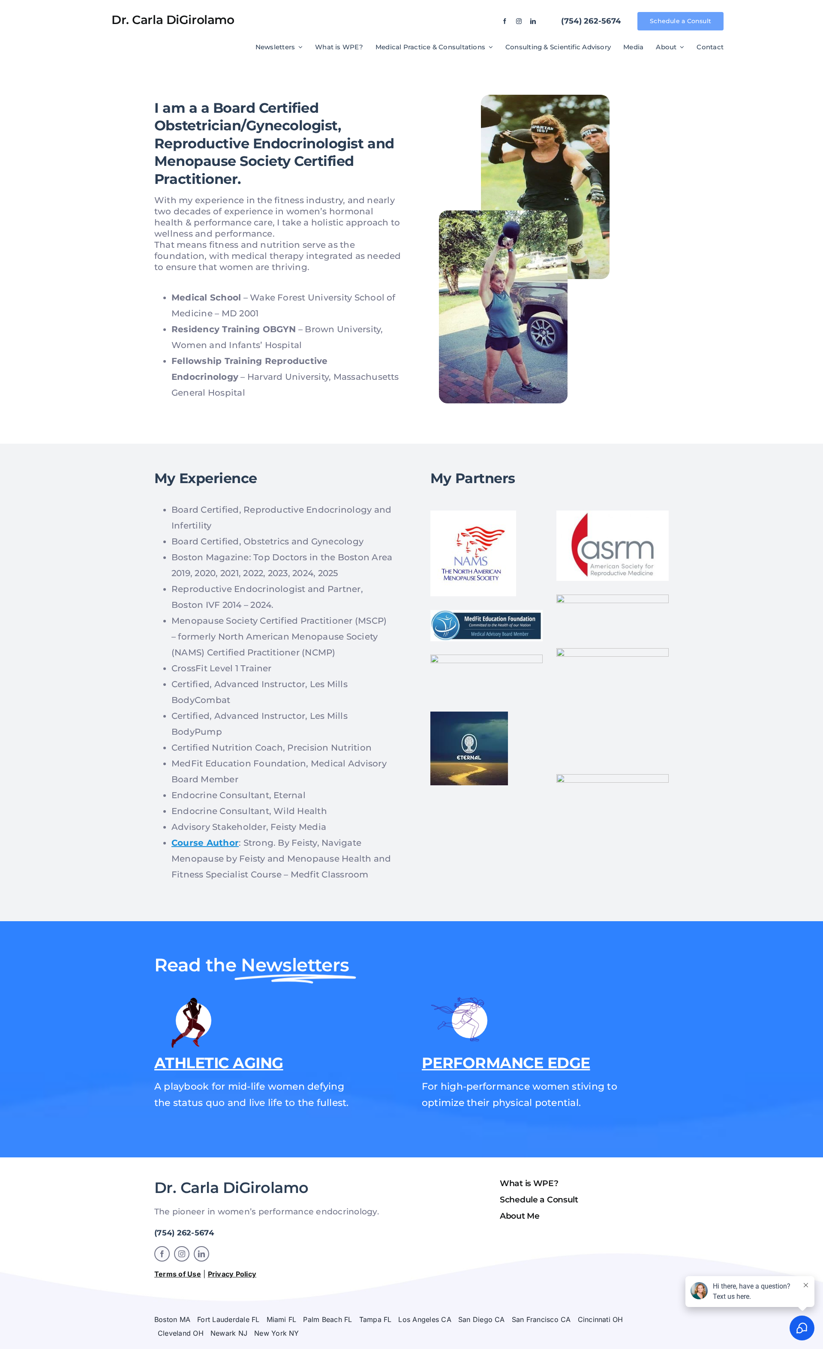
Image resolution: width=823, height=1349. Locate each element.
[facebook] (505, 21)
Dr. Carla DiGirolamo (172, 19)
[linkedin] (533, 21)
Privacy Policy (232, 1274)
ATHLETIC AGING (218, 1063)
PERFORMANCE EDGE (506, 1063)
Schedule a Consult (539, 1200)
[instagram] (519, 21)
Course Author (205, 843)
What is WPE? (529, 1183)
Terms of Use (177, 1274)
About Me (520, 1216)
